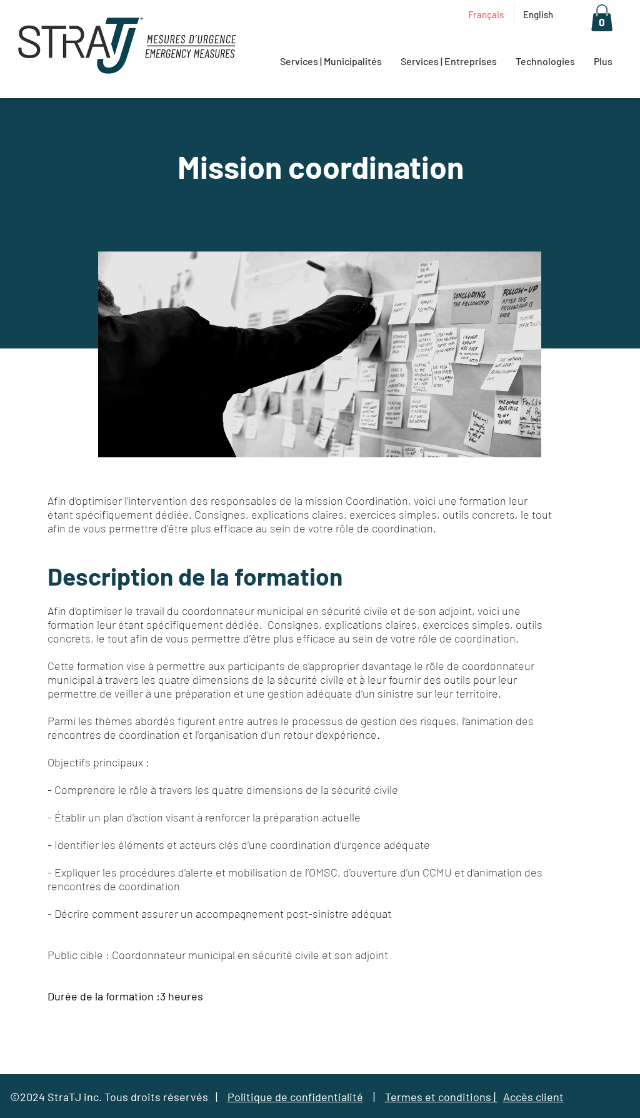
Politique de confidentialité (295, 1097)
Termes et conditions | (441, 1097)
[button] (602, 17)
